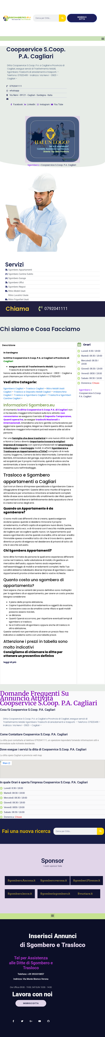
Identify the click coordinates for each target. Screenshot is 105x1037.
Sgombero (33, 165)
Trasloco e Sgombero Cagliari (30, 395)
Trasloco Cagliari (35, 388)
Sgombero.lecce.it (20, 894)
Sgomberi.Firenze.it (86, 880)
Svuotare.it (85, 894)
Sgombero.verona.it (53, 880)
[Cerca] (62, 18)
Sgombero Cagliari (13, 388)
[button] (102, 38)
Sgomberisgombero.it (55, 894)
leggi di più (10, 662)
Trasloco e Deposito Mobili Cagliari (32, 391)
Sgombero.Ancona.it (21, 880)
